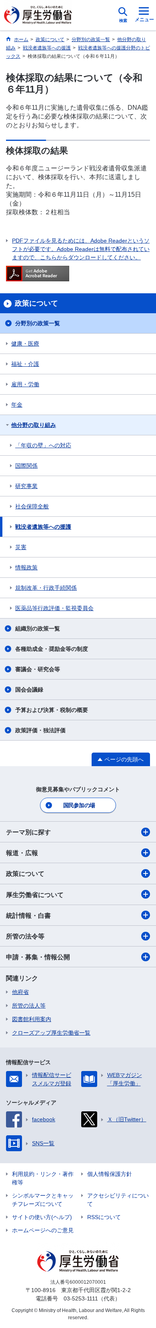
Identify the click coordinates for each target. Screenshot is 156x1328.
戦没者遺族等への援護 (43, 527)
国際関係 (26, 465)
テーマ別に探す (28, 832)
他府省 (20, 992)
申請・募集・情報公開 (38, 957)
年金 (16, 404)
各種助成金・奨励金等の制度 (51, 649)
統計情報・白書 (28, 915)
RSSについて (104, 1217)
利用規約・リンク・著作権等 (43, 1178)
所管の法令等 (25, 936)
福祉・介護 (25, 364)
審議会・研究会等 (37, 669)
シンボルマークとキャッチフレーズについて (43, 1199)
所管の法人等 (29, 1005)
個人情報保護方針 (109, 1174)
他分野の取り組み (33, 425)
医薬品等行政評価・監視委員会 (54, 608)
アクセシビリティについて (118, 1199)
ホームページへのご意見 (43, 1230)
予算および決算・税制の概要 (51, 710)
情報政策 (26, 567)
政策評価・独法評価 (40, 730)
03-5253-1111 (81, 1298)
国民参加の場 (79, 805)
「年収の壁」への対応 (43, 445)
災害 (20, 547)
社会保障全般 (32, 506)
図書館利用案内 (31, 1019)
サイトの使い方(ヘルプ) (42, 1217)
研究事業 (26, 486)
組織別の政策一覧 (37, 628)
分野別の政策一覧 (37, 323)
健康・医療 (25, 343)
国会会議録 (29, 689)
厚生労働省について (35, 894)
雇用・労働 (25, 384)
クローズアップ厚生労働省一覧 (51, 1033)
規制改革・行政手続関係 (46, 588)
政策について (25, 873)
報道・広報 (22, 853)
